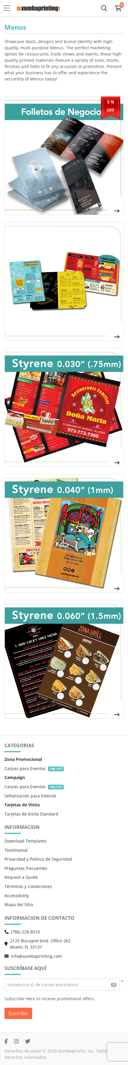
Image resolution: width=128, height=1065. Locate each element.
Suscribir (18, 1013)
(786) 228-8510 (25, 932)
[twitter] (27, 1041)
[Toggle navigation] (8, 8)
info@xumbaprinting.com (36, 956)
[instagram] (16, 1041)
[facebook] (6, 1041)
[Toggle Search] (104, 8)
